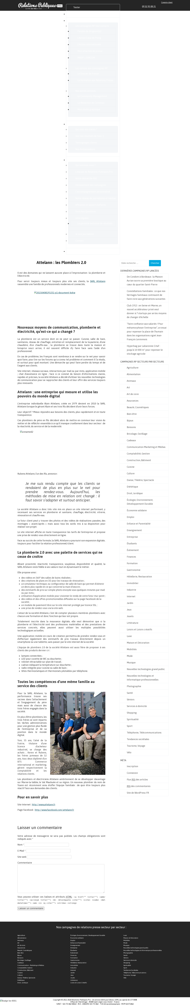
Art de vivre (133, 394)
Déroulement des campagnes (90, 185)
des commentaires (138, 786)
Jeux (129, 609)
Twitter (165, 6)
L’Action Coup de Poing (89, 37)
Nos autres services (85, 90)
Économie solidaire (137, 510)
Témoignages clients (86, 142)
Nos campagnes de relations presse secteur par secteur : (91, 927)
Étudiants (132, 543)
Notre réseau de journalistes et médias (95, 198)
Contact (79, 240)
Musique (131, 662)
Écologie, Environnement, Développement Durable (140, 502)
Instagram (168, 6)
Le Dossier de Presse (88, 73)
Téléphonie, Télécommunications (144, 732)
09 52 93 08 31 (149, 6)
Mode (130, 656)
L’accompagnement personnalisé (92, 191)
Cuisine (130, 466)
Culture (131, 473)
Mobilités (132, 649)
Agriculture (132, 367)
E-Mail (21, 850)
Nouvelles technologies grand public (146, 669)
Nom (20, 844)
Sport (129, 726)
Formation (132, 563)
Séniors (130, 699)
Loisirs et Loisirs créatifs (139, 629)
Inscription (132, 766)
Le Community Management (92, 96)
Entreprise (132, 537)
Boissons (131, 427)
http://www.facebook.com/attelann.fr (54, 810)
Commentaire (24, 862)
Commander (79, 14)
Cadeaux (131, 440)
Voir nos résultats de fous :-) (89, 136)
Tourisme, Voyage (136, 745)
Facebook (162, 6)
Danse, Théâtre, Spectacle (140, 480)
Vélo (129, 752)
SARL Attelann (97, 281)
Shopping (132, 712)
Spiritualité (133, 719)
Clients (77, 124)
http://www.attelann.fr (43, 804)
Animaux (131, 380)
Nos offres (78, 20)
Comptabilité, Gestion (138, 453)
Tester (76, 7)
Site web (21, 856)
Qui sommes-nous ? (85, 165)
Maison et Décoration (138, 642)
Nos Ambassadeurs (85, 149)
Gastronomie (133, 570)
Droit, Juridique (135, 493)
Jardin (130, 603)
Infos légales (82, 218)
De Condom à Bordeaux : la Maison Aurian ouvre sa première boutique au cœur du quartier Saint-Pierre (146, 280)
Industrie (131, 589)
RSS (171, 6)
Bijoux (130, 420)
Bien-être (132, 414)
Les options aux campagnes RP (91, 68)
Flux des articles (137, 779)
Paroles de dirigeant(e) (89, 31)
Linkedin (159, 6)
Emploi (130, 517)
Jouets (130, 616)
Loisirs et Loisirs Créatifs (78, 983)
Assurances (132, 400)
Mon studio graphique (88, 109)
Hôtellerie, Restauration (139, 576)
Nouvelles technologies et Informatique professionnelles (142, 677)
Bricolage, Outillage (137, 433)
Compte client (167, 2)
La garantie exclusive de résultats (94, 223)
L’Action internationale (89, 44)
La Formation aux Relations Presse (95, 80)
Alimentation (133, 374)
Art (128, 387)
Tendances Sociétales (130, 970)
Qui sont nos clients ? (86, 129)
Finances (131, 556)
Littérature (132, 622)
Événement (133, 550)
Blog (75, 251)
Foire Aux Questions (85, 211)
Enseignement (134, 530)
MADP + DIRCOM (86, 57)
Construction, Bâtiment (139, 460)
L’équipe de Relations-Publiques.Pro (94, 171)
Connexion (132, 773)
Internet (131, 596)
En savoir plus (80, 159)
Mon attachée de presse (89, 51)
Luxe (129, 636)
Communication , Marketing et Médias (30, 965)
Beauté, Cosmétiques (138, 407)
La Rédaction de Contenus (90, 102)
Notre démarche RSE (86, 178)
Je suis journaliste (84, 234)
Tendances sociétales (138, 739)
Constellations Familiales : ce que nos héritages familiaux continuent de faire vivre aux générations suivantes (146, 295)
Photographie (134, 686)
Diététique (132, 486)
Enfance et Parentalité (138, 523)
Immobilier (132, 583)
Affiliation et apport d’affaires (90, 204)
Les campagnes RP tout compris (92, 26)
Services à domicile (137, 706)
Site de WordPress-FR (138, 792)
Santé (130, 693)
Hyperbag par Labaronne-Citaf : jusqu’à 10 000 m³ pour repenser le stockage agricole (145, 350)
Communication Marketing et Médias (146, 447)
